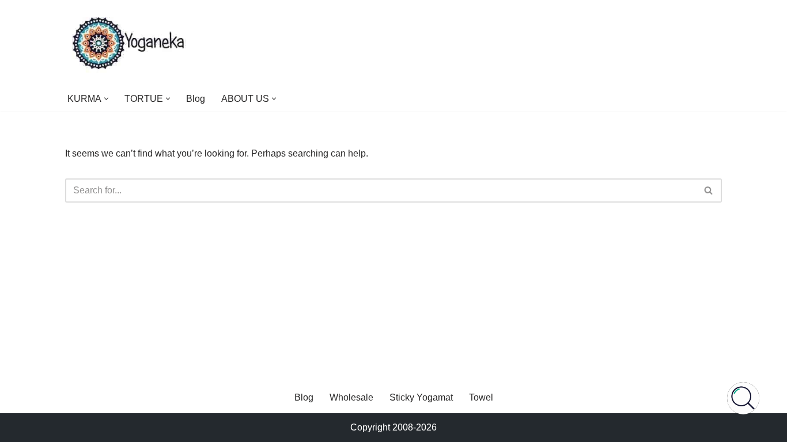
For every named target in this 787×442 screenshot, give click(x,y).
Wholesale (351, 397)
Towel (481, 397)
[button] (106, 99)
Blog (195, 99)
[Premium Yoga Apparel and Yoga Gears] (130, 43)
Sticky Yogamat (421, 397)
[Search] (709, 190)
